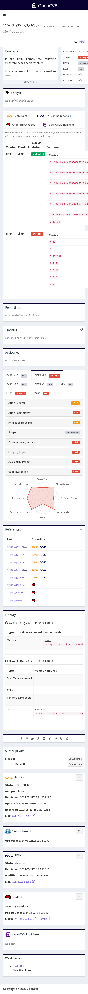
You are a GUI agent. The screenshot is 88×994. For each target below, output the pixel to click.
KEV (66, 384)
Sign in (9, 338)
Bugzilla (43, 919)
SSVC (40, 393)
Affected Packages (23, 124)
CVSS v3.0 (16, 384)
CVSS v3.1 (47, 375)
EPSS (15, 393)
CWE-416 (18, 966)
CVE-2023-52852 (19, 25)
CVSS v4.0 (16, 375)
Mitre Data (21, 116)
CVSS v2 (43, 384)
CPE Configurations (57, 116)
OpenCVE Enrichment (61, 124)
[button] (4, 15)
